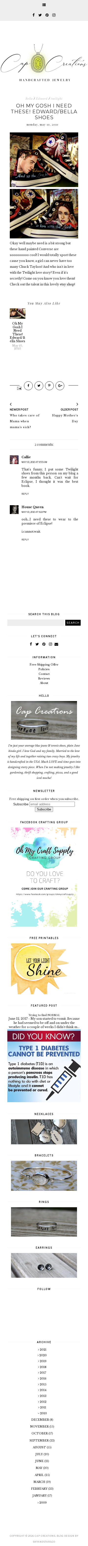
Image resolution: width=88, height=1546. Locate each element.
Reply (25, 493)
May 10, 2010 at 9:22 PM (34, 512)
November (39, 1426)
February (39, 1488)
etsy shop (67, 284)
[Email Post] (19, 388)
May (39, 1468)
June (39, 1461)
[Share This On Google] (59, 385)
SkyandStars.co (44, 1541)
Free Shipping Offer (44, 664)
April (39, 1475)
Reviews (44, 678)
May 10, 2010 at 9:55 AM (34, 462)
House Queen (33, 507)
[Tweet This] (38, 385)
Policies (44, 669)
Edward (42, 98)
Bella (29, 98)
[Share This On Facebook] (28, 385)
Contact (44, 674)
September (39, 1440)
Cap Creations (45, 1535)
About (44, 683)
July (39, 1454)
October (40, 1433)
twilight (57, 98)
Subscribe (21, 804)
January (40, 1495)
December (40, 1419)
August (40, 1447)
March (39, 1482)
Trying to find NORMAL (44, 1015)
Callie (26, 457)
